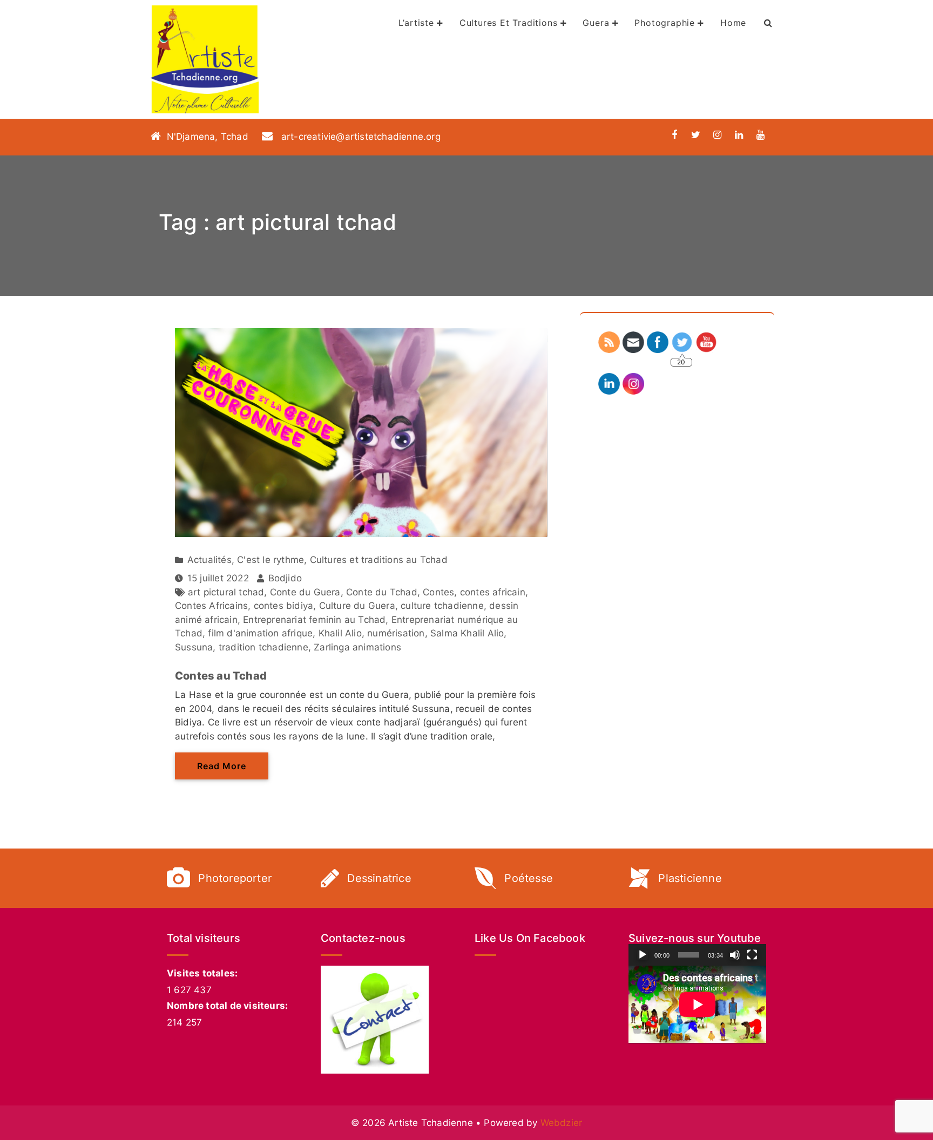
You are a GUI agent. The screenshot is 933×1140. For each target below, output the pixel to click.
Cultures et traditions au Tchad (379, 559)
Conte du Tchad (381, 592)
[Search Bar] (768, 22)
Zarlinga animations (357, 647)
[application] (697, 1004)
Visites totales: (202, 973)
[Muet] (734, 954)
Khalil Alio (340, 633)
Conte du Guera (305, 592)
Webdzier (561, 1122)
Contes (438, 592)
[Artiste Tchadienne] (205, 59)
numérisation (395, 633)
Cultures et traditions (508, 22)
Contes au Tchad (221, 675)
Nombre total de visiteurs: (227, 1005)
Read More (221, 766)
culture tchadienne (442, 605)
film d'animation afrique (260, 633)
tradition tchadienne (263, 647)
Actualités (209, 559)
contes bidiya (284, 605)
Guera (596, 22)
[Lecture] (642, 954)
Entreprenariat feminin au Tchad (314, 619)
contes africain (492, 592)
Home (733, 22)
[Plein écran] (752, 954)
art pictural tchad (226, 592)
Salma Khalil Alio (467, 633)
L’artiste (416, 22)
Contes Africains (211, 605)
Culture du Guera (357, 605)
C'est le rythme (270, 559)
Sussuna (194, 647)
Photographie (664, 22)
